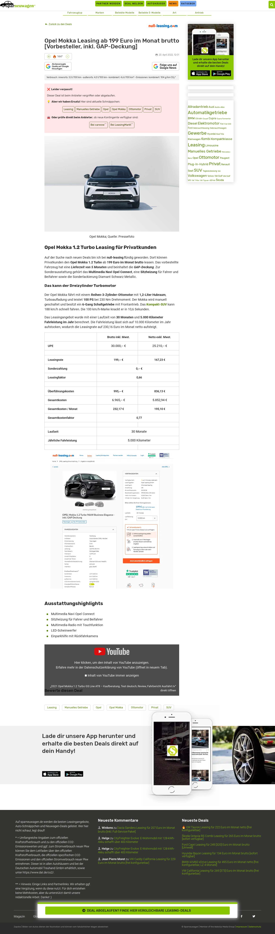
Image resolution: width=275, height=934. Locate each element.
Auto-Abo (219, 107)
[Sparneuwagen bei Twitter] (254, 916)
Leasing (68, 109)
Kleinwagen (194, 139)
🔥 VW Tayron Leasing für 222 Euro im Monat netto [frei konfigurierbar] (217, 829)
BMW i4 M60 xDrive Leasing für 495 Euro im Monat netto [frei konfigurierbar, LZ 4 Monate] (220, 863)
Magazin (19, 916)
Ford (190, 128)
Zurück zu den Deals (60, 24)
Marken (100, 12)
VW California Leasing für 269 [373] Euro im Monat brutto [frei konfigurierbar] (220, 872)
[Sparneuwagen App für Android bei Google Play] (221, 73)
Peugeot (224, 158)
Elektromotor (208, 123)
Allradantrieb (198, 107)
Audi (211, 106)
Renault (225, 164)
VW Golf (218, 176)
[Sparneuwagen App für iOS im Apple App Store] (200, 73)
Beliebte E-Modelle (150, 12)
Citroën (198, 118)
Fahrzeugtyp (74, 12)
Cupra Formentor (224, 119)
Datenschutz (255, 926)
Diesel (192, 123)
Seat (190, 170)
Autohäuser (156, 3)
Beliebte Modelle (124, 12)
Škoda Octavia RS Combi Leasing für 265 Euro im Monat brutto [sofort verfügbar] (221, 837)
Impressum (241, 926)
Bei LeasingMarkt (121, 124)
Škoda (220, 180)
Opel (106, 109)
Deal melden (134, 3)
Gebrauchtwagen (218, 128)
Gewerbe (197, 133)
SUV (157, 109)
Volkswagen (197, 176)
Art (174, 12)
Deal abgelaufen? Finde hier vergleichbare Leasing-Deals (139, 910)
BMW (191, 118)
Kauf (218, 134)
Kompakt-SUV (156, 304)
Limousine (211, 145)
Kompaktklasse (221, 139)
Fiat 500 (227, 124)
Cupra (212, 118)
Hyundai (211, 134)
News (173, 3)
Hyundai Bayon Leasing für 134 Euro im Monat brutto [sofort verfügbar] (220, 855)
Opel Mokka (119, 109)
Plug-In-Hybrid (198, 164)
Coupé (205, 118)
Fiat (222, 124)
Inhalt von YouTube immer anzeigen (113, 675)
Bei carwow (98, 124)
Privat (148, 109)
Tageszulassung (210, 171)
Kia (222, 134)
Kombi (205, 139)
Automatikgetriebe (207, 112)
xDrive (212, 180)
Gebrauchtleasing (201, 128)
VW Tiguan (204, 180)
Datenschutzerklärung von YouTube (125, 667)
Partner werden (108, 3)
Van (219, 171)
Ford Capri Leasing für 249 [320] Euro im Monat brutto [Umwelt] (215, 846)
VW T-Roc (195, 180)
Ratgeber (188, 3)
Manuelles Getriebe (88, 109)
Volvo (211, 176)
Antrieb (199, 12)
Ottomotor (135, 109)
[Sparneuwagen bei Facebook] (242, 916)
